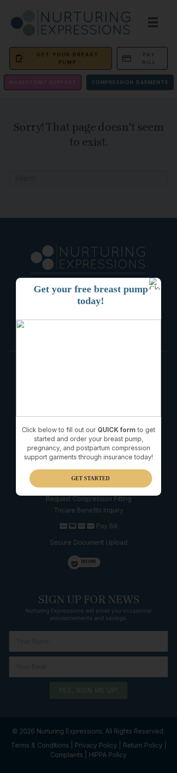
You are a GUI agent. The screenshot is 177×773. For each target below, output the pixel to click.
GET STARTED (90, 478)
